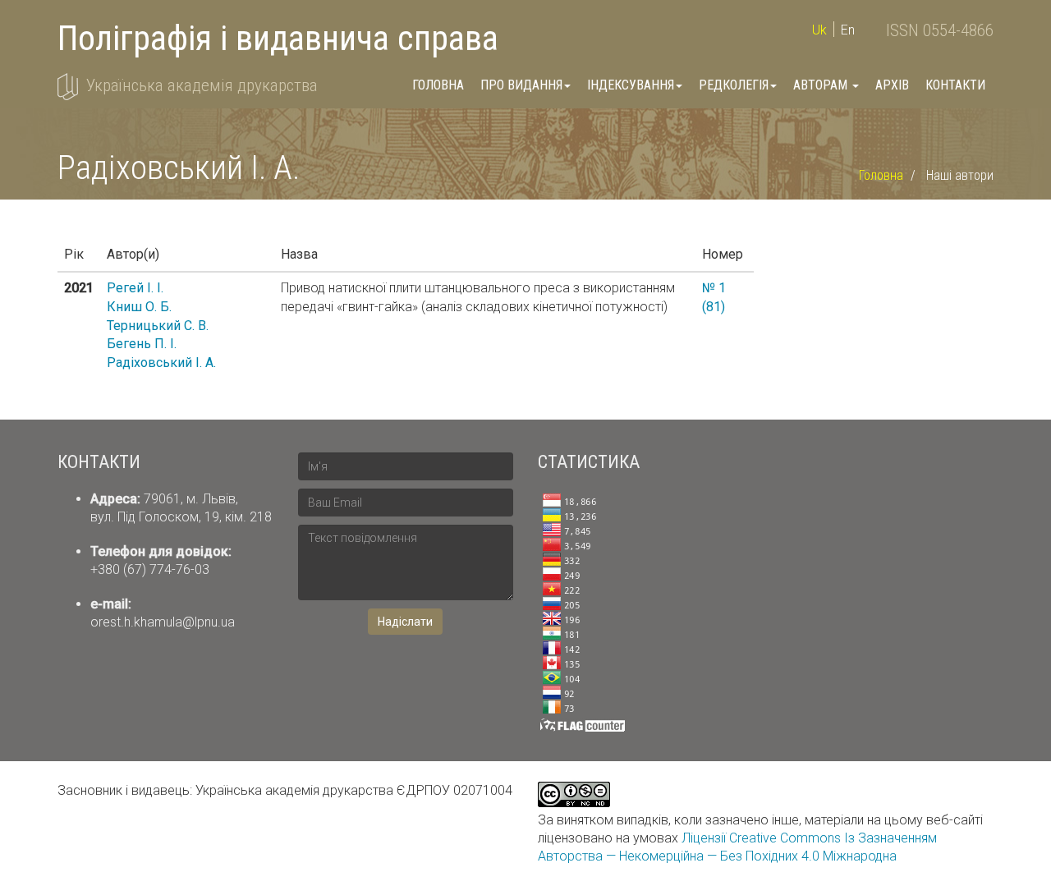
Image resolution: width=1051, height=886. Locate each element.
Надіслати (405, 621)
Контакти (955, 85)
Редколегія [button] (734, 85)
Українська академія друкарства (202, 85)
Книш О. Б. (139, 306)
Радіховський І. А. (161, 362)
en (848, 30)
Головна (438, 85)
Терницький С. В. (158, 325)
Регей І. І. (135, 288)
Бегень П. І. (142, 343)
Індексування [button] (630, 85)
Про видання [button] (521, 85)
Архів (892, 85)
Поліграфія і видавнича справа (277, 38)
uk (819, 30)
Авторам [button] (822, 85)
